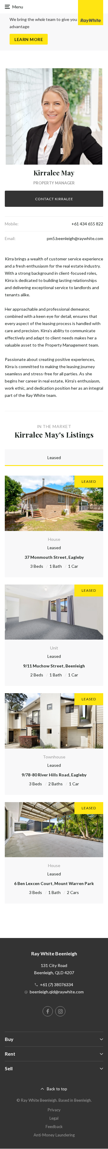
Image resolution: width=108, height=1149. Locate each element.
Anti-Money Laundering (54, 1135)
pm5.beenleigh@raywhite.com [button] (75, 238)
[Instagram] (60, 1011)
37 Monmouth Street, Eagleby (54, 557)
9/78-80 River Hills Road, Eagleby (54, 774)
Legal (54, 1118)
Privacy (54, 1109)
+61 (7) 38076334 (56, 984)
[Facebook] (48, 1011)
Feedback (54, 1126)
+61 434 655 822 (87, 223)
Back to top (57, 1088)
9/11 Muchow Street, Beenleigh (54, 665)
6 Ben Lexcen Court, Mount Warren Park (54, 883)
